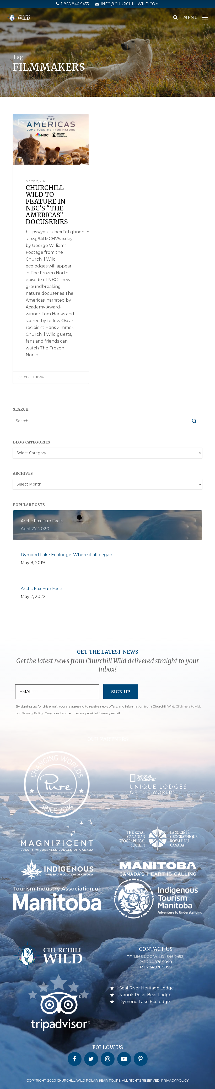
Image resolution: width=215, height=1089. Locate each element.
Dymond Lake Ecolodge (144, 1001)
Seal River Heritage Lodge (146, 987)
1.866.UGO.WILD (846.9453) (159, 956)
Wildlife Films (34, 122)
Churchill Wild (34, 377)
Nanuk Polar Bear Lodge (145, 994)
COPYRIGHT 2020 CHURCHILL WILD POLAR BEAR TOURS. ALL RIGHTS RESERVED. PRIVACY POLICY (107, 1080)
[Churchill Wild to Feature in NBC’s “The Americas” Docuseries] (51, 249)
